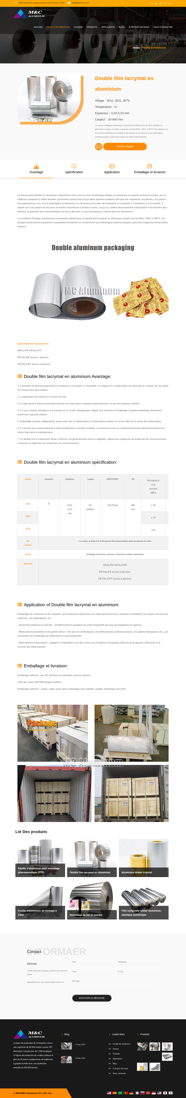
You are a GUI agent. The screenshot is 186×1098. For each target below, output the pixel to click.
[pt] (126, 1092)
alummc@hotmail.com (54, 982)
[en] (109, 1092)
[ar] (120, 1092)
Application (108, 27)
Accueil (38, 27)
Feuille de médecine (58, 27)
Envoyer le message (92, 998)
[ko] (170, 1092)
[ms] (159, 1092)
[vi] (148, 1092)
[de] (131, 1092)
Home (136, 47)
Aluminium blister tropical (137, 872)
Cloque (78, 27)
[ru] (142, 1092)
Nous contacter (163, 27)
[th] (154, 1092)
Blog (122, 27)
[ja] (165, 1092)
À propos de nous (139, 27)
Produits (92, 27)
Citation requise (125, 146)
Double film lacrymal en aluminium (90, 872)
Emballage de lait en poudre (86, 915)
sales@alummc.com (80, 3)
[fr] (137, 1092)
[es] (114, 1092)
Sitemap (57, 1093)
